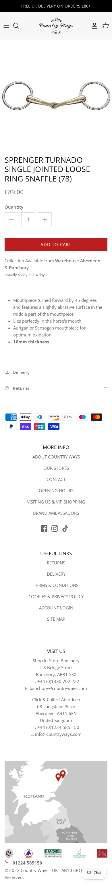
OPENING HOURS (56, 490)
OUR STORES (56, 468)
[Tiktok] (65, 528)
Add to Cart (55, 244)
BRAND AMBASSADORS (56, 513)
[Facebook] (44, 528)
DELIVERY (56, 574)
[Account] (93, 25)
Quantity (14, 207)
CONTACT (56, 479)
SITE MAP (56, 619)
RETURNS (56, 563)
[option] (56, 96)
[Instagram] (54, 528)
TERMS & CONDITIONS (56, 585)
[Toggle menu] (6, 25)
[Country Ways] (56, 26)
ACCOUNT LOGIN (56, 608)
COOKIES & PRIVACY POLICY (56, 596)
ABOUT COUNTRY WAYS (56, 457)
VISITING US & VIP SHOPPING (56, 502)
